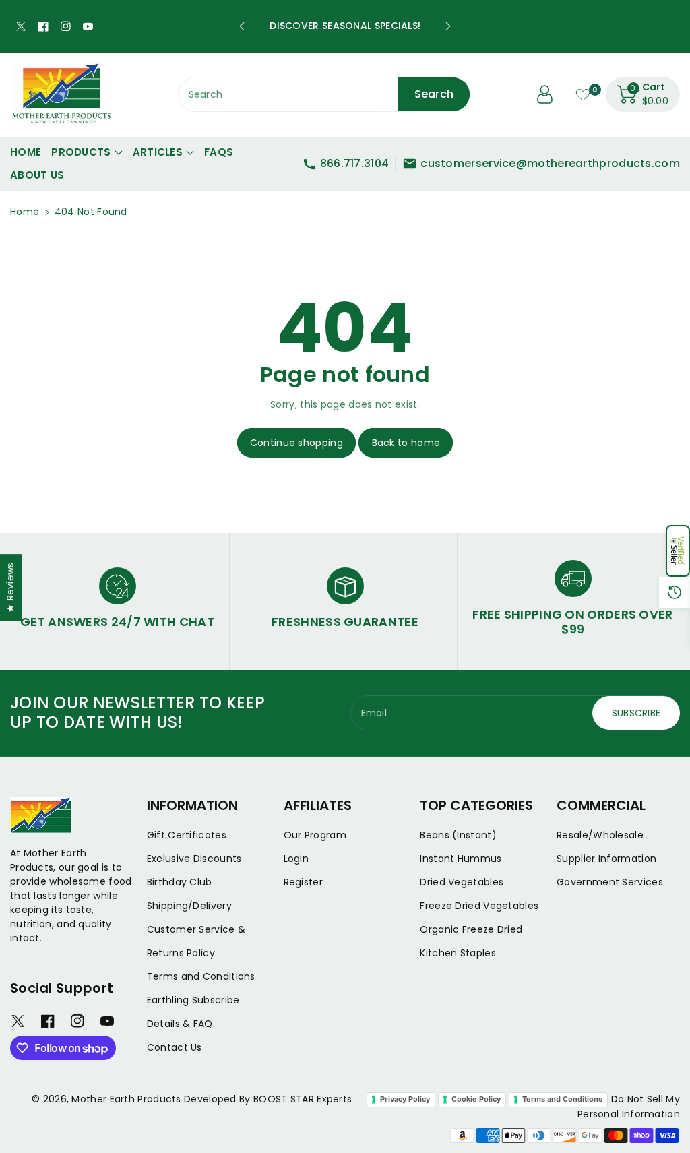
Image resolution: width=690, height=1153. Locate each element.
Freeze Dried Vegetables (479, 905)
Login (296, 858)
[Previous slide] (242, 26)
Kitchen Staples (458, 953)
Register (303, 882)
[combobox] (324, 94)
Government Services (610, 882)
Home (24, 211)
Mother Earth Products (126, 1099)
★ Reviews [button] (10, 587)
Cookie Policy (476, 1099)
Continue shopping (296, 442)
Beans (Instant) (458, 835)
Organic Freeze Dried (471, 929)
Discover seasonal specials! (345, 25)
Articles (158, 152)
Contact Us (174, 1047)
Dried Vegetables (461, 882)
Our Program (315, 835)
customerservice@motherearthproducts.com (550, 163)
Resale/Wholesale (600, 835)
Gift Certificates (186, 835)
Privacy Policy (405, 1099)
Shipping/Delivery (189, 905)
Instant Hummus (460, 858)
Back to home (406, 442)
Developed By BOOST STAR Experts (268, 1099)
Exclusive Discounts (194, 858)
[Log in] (545, 94)
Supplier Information (606, 858)
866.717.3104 (354, 163)
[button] (678, 551)
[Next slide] (448, 26)
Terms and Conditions (201, 976)
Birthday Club (179, 882)
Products (81, 152)
